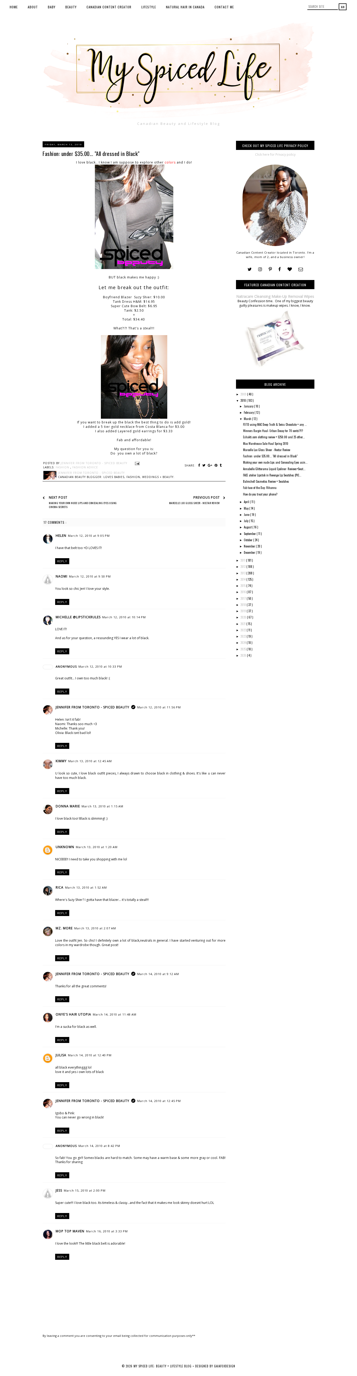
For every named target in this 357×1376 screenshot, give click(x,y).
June (247, 514)
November (250, 546)
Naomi (61, 576)
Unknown (65, 847)
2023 (243, 636)
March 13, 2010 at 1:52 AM (86, 887)
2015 (243, 586)
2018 (243, 605)
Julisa (61, 1055)
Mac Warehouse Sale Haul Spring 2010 (265, 443)
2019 (243, 611)
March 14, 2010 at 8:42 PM (99, 1146)
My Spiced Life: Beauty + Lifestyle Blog (163, 1366)
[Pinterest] (270, 269)
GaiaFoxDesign (224, 1366)
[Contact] (300, 269)
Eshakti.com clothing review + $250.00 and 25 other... (274, 437)
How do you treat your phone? (260, 494)
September (250, 534)
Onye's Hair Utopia (73, 1014)
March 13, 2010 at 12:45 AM (90, 761)
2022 (243, 630)
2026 (243, 655)
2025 (243, 649)
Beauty (71, 7)
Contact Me (224, 7)
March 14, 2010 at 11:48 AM (114, 1014)
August (248, 527)
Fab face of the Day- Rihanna (260, 488)
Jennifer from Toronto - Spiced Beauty (92, 707)
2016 (243, 592)
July (246, 521)
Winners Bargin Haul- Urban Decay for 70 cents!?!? (273, 431)
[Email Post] (137, 463)
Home (14, 7)
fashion (63, 467)
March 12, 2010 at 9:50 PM (90, 576)
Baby (51, 7)
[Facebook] (279, 269)
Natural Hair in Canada (185, 7)
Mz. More (64, 928)
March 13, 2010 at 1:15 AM (102, 806)
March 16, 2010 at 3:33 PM (107, 1231)
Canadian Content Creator (109, 7)
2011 (243, 560)
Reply (62, 561)
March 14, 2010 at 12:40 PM (90, 1055)
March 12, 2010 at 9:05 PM (89, 536)
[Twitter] (249, 269)
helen (61, 535)
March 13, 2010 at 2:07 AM (95, 928)
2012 (243, 566)
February (249, 412)
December (250, 552)
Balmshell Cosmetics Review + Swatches (266, 481)
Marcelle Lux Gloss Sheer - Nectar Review (266, 450)
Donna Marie (68, 806)
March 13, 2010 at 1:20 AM (97, 847)
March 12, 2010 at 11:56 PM (159, 707)
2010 (243, 400)
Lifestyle (148, 7)
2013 (243, 573)
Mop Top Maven (70, 1231)
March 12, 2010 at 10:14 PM (124, 617)
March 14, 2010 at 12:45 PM (159, 1101)
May (246, 508)
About (33, 7)
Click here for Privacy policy (275, 154)
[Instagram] (260, 269)
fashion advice (85, 467)
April (247, 502)
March (248, 419)
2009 (243, 394)
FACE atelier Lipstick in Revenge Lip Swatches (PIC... (272, 475)
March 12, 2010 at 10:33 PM (100, 666)
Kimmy (61, 761)
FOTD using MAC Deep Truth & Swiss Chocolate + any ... (275, 424)
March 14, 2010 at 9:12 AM (158, 974)
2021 (243, 624)
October (248, 540)
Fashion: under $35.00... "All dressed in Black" (270, 456)
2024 (243, 642)
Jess (59, 1190)
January (249, 406)
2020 (243, 617)
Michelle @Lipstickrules (78, 617)
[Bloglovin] (289, 269)
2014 (243, 579)
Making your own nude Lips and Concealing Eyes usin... (275, 462)
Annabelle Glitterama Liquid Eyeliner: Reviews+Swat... (274, 469)
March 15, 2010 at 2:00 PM (85, 1190)
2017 (243, 598)
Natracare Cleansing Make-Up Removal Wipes (275, 296)
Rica (60, 887)
